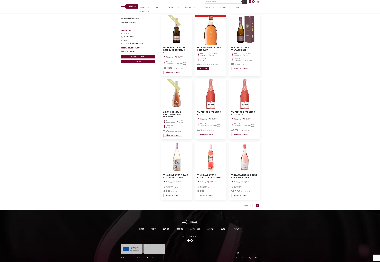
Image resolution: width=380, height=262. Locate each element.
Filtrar (138, 62)
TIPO (126, 40)
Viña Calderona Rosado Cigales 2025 (209, 176)
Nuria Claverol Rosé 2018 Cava (209, 48)
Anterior (246, 205)
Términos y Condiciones (160, 258)
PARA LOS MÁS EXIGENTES (133, 44)
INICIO (141, 229)
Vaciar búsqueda (138, 57)
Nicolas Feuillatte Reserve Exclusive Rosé (174, 50)
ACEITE (126, 33)
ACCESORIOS (129, 37)
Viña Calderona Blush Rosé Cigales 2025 (176, 176)
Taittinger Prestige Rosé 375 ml (243, 113)
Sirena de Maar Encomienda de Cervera (172, 114)
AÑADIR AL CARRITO (173, 72)
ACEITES (211, 229)
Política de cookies (143, 258)
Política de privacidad (128, 258)
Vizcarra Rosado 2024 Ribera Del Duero (244, 176)
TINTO (153, 229)
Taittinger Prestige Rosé (209, 113)
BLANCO (166, 229)
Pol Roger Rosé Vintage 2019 (240, 48)
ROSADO (180, 229)
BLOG (223, 229)
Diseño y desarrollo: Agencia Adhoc (247, 258)
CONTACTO (236, 229)
